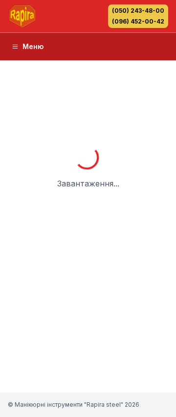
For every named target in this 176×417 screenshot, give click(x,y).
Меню (33, 46)
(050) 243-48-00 (138, 10)
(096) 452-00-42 (138, 21)
